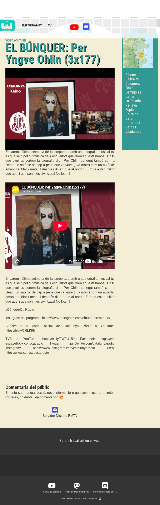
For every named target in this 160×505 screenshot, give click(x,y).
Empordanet (31, 25)
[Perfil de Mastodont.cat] (77, 486)
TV (49, 25)
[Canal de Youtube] (75, 28)
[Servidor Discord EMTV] (86, 28)
